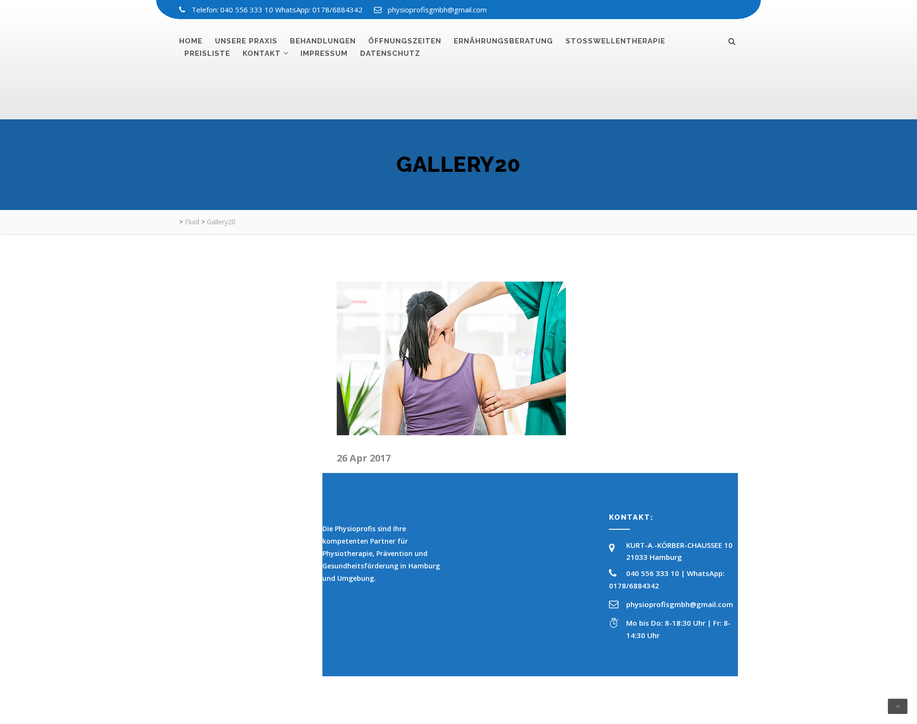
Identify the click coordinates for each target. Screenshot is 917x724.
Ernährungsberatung (503, 41)
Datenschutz (390, 53)
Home (191, 41)
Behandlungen (323, 41)
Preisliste (207, 53)
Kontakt (262, 53)
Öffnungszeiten (404, 41)
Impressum (324, 53)
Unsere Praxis (246, 41)
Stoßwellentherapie (615, 41)
